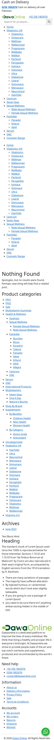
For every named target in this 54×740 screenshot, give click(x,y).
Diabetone (17, 77)
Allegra (17, 367)
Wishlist (11, 727)
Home (10, 27)
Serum (10, 130)
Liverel (15, 80)
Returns (11, 720)
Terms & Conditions (18, 701)
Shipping (12, 723)
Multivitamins (13, 390)
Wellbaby (16, 52)
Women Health (21, 425)
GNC (9, 134)
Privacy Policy (14, 694)
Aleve (16, 356)
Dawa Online (19, 738)
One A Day (15, 398)
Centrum (12, 98)
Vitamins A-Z (13, 515)
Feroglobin (17, 62)
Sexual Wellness (16, 105)
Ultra (14, 73)
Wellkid (15, 55)
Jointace (15, 66)
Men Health (19, 422)
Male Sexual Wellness (23, 109)
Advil (14, 127)
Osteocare (17, 37)
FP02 (8, 303)
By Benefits (15, 414)
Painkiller (12, 116)
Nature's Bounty (18, 401)
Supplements (13, 409)
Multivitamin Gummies (18, 310)
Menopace (17, 87)
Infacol (15, 123)
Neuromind (17, 91)
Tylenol (17, 349)
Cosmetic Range (16, 138)
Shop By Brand (14, 406)
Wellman (16, 41)
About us (12, 687)
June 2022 (11, 529)
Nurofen (18, 338)
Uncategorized (14, 442)
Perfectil (16, 59)
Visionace (16, 70)
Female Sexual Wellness (24, 113)
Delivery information (18, 691)
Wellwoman (18, 44)
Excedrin (18, 345)
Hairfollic (16, 95)
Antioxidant (19, 437)
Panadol (16, 120)
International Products (18, 386)
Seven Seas (13, 102)
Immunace (17, 84)
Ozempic (14, 318)
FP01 (8, 299)
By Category (16, 429)
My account (13, 713)
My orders (12, 716)
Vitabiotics (17, 34)
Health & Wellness (16, 314)
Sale (8, 307)
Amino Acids (20, 434)
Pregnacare (18, 48)
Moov (16, 342)
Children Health (22, 418)
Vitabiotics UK (14, 30)
